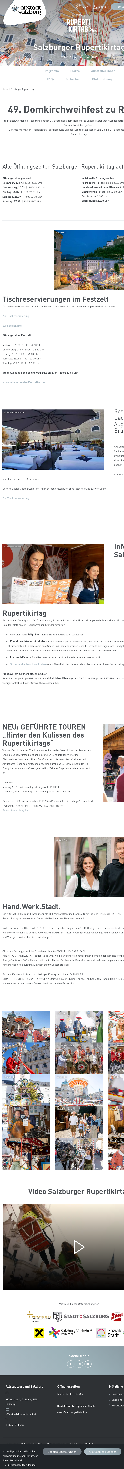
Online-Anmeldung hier (16, 810)
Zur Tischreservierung (15, 316)
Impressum (12, 1444)
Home (5, 89)
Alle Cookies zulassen (103, 1451)
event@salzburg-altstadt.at (72, 1412)
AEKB (41, 1444)
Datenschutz (28, 1444)
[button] (82, 6)
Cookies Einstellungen (62, 1451)
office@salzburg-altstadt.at (21, 1414)
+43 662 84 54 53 (15, 1424)
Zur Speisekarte (12, 325)
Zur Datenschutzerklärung (20, 1464)
